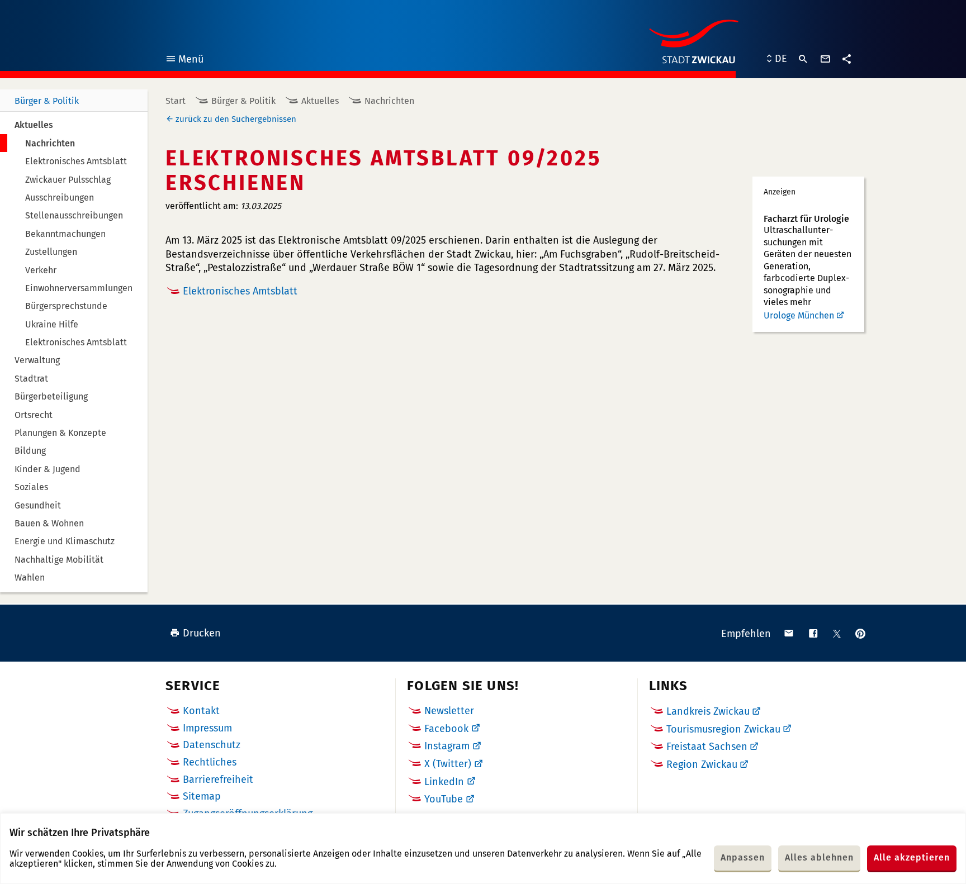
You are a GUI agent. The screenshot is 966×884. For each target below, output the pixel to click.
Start (175, 101)
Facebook (446, 729)
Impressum (207, 728)
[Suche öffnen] (803, 59)
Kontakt (201, 711)
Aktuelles (320, 101)
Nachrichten (389, 101)
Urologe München (799, 315)
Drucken (202, 633)
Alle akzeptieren (912, 857)
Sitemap (202, 796)
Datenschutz (211, 745)
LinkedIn (444, 782)
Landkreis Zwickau (708, 711)
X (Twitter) (447, 764)
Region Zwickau (701, 764)
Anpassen (743, 857)
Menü (184, 60)
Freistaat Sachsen (706, 746)
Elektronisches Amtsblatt (240, 291)
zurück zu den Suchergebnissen (236, 119)
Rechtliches (209, 762)
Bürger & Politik (47, 101)
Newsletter (449, 711)
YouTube (443, 799)
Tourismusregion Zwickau (723, 729)
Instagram (447, 746)
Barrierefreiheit (218, 779)
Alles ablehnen (819, 857)
